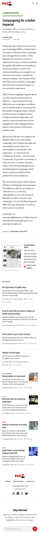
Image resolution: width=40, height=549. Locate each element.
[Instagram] (13, 493)
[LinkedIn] (18, 493)
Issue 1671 (23, 231)
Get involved (18, 481)
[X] (22, 493)
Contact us (30, 481)
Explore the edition (31, 266)
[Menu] (37, 3)
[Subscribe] (35, 529)
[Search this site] (33, 3)
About (8, 481)
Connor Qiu (7, 37)
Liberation (11, 12)
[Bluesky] (26, 493)
